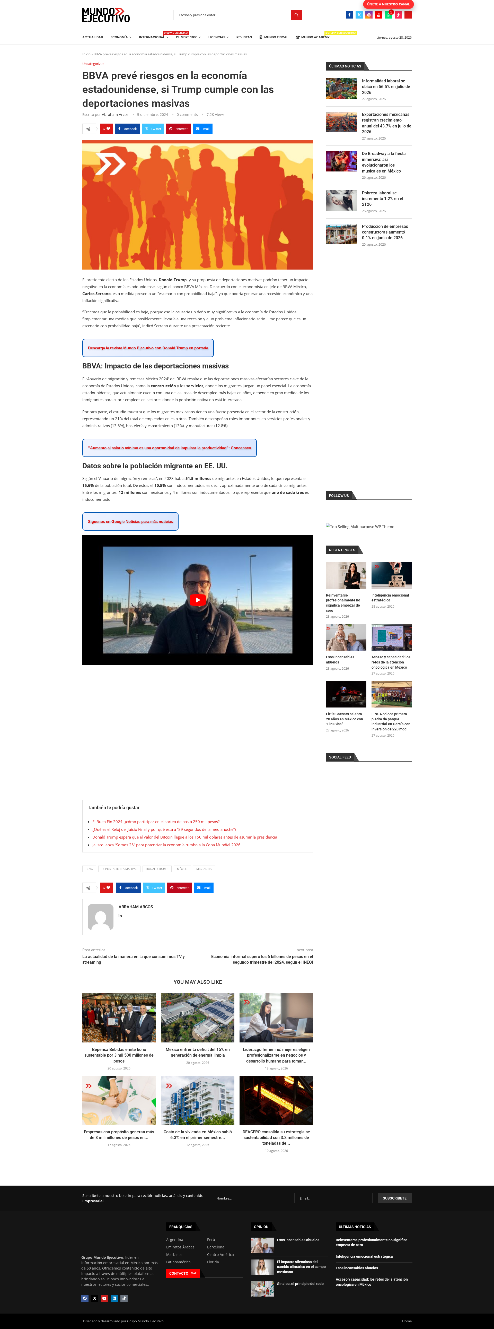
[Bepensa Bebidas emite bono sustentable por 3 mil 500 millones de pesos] (119, 1017)
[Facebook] (349, 15)
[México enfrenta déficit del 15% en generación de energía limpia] (198, 1017)
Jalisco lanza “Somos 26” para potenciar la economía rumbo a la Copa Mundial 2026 (166, 844)
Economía (119, 37)
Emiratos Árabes (180, 1247)
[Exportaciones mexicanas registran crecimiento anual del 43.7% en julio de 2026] (341, 122)
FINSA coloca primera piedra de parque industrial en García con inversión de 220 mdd (391, 721)
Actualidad (92, 37)
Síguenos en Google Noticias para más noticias (130, 521)
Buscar (296, 15)
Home (407, 1321)
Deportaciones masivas (119, 869)
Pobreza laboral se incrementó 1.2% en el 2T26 (382, 199)
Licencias (216, 37)
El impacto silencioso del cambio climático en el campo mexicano (301, 1267)
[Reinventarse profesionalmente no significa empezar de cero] (346, 575)
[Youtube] (378, 15)
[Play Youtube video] (197, 600)
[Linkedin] (114, 1298)
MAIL (194, 1273)
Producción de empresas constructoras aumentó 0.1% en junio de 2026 (385, 232)
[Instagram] (369, 15)
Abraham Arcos (115, 114)
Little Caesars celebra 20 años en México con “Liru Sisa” (344, 719)
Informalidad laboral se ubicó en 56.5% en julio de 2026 (386, 87)
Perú (211, 1239)
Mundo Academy (315, 35)
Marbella (174, 1254)
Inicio (86, 54)
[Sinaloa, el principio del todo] (262, 1289)
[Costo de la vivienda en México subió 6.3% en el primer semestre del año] (198, 1100)
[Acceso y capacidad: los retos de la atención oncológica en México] (392, 637)
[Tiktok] (398, 15)
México (182, 869)
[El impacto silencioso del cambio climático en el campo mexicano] (262, 1267)
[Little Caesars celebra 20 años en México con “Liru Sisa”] (346, 694)
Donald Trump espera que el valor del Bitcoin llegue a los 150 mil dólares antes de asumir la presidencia (184, 837)
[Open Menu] (408, 15)
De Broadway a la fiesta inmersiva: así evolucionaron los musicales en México (384, 162)
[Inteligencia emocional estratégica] (392, 575)
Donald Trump (157, 869)
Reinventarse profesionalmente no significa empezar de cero (343, 602)
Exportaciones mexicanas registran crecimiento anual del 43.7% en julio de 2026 (386, 123)
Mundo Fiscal (275, 37)
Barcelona (215, 1247)
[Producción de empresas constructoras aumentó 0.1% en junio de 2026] (341, 234)
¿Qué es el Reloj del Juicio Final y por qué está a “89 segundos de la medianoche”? (164, 829)
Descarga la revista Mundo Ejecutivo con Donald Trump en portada (148, 348)
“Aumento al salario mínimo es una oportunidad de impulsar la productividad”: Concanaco (169, 448)
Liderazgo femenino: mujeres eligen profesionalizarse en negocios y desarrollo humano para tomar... (276, 1055)
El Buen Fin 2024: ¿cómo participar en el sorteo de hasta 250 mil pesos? (155, 821)
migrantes (204, 869)
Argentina (174, 1239)
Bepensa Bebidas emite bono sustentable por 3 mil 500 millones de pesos (119, 1055)
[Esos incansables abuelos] (346, 637)
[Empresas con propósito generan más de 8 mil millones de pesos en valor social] (119, 1100)
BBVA (89, 869)
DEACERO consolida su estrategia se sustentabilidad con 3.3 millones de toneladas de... (276, 1137)
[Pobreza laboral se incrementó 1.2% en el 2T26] (341, 200)
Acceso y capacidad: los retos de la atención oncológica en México (391, 662)
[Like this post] (108, 129)
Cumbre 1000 (186, 37)
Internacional (153, 35)
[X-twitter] (94, 1298)
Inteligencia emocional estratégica (390, 597)
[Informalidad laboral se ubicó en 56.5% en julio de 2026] (341, 88)
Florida (213, 1262)
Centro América (220, 1254)
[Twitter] (359, 15)
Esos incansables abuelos (340, 659)
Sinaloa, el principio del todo (300, 1284)
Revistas (244, 37)
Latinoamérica (178, 1262)
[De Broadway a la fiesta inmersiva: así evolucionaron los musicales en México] (341, 161)
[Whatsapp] (388, 15)
